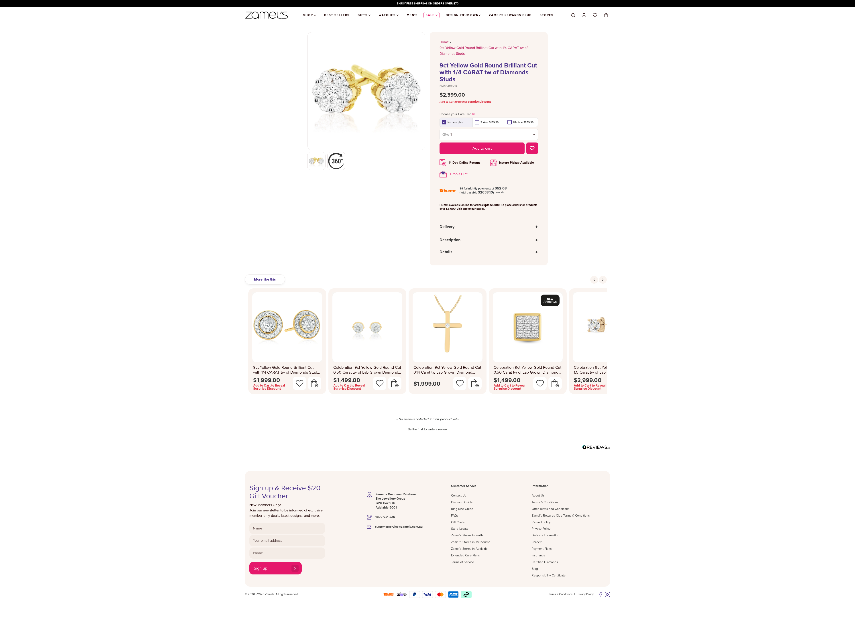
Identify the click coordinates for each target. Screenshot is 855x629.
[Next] (603, 280)
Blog (535, 569)
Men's (412, 15)
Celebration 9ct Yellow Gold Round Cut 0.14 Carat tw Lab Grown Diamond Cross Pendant (447, 370)
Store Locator (460, 529)
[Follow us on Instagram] (607, 594)
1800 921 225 (385, 517)
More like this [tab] (265, 279)
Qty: (445, 134)
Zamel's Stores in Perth (467, 535)
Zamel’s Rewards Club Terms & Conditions (561, 515)
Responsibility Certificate (549, 575)
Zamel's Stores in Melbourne (471, 542)
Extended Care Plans (465, 555)
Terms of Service (462, 562)
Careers (537, 542)
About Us (538, 495)
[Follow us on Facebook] (600, 594)
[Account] (584, 15)
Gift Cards (458, 522)
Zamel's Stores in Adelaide (469, 549)
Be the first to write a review (428, 429)
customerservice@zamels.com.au (399, 527)
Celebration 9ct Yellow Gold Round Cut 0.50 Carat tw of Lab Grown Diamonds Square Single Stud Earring (527, 370)
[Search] (573, 15)
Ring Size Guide (462, 509)
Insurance (538, 555)
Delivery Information (545, 535)
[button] (427, 429)
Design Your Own (462, 15)
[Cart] (606, 15)
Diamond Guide (461, 502)
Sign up (260, 568)
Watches (387, 15)
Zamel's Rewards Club (510, 15)
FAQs (454, 515)
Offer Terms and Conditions (551, 509)
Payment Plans (542, 549)
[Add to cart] (314, 383)
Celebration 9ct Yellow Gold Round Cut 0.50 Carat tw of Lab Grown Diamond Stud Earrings (367, 370)
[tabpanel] (427, 342)
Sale (430, 15)
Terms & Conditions (545, 502)
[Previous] (594, 280)
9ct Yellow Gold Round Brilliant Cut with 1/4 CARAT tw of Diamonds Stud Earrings (285, 370)
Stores (547, 15)
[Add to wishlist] (532, 148)
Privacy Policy (541, 529)
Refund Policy (541, 522)
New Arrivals (550, 300)
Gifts (363, 15)
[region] (427, 3)
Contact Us (458, 495)
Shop (308, 15)
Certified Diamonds (545, 562)
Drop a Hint (459, 174)
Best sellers (336, 15)
